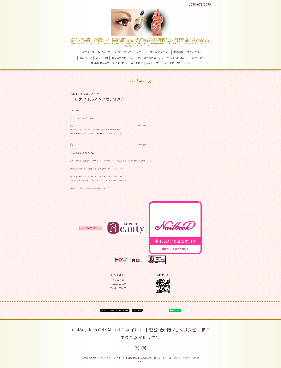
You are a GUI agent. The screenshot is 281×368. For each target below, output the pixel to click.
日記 (187, 63)
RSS (141, 361)
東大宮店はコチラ (153, 58)
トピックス (104, 52)
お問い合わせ (118, 58)
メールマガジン (172, 63)
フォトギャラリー (160, 52)
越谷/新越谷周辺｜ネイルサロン (109, 63)
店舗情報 (178, 52)
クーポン (135, 58)
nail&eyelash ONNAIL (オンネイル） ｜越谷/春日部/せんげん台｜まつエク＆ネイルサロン (141, 334)
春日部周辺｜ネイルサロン (146, 63)
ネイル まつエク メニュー (130, 52)
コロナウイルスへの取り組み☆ (97, 99)
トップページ (86, 52)
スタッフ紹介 (194, 52)
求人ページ (85, 58)
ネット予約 (101, 58)
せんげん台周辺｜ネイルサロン (184, 58)
